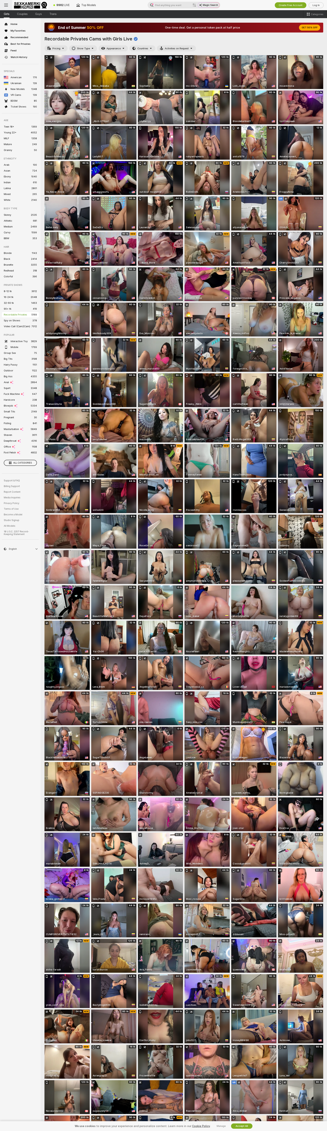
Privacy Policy (11, 503)
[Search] (194, 5)
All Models (9, 526)
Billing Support (12, 486)
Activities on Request (177, 48)
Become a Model (13, 514)
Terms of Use (11, 509)
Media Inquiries (12, 497)
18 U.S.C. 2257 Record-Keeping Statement (16, 533)
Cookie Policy (201, 1126)
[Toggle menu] (6, 5)
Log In (316, 5)
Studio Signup (11, 520)
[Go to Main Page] (31, 5)
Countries (142, 48)
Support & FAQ (12, 480)
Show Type (83, 48)
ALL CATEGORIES (22, 463)
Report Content (12, 492)
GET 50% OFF (310, 27)
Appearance (114, 48)
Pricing (56, 48)
